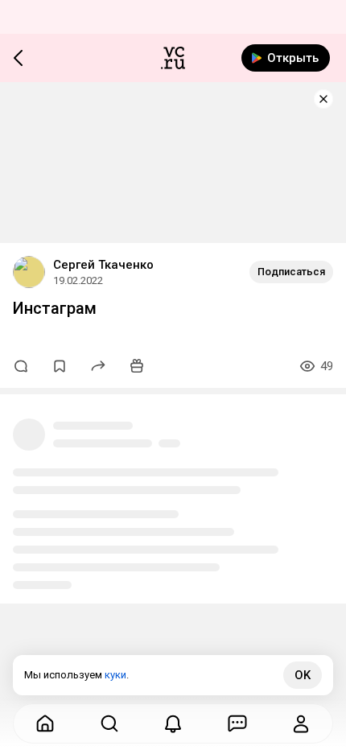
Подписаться (291, 272)
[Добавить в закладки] (59, 366)
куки (115, 675)
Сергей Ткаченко (103, 265)
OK (303, 675)
